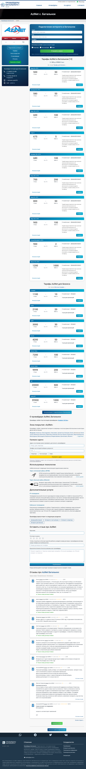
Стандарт (33, 290)
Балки (71, 432)
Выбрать (79, 84)
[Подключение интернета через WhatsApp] (20, 735)
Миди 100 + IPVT (35, 218)
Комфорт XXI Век (63, 420)
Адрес (33, 30)
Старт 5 (32, 132)
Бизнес (32, 335)
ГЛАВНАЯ (39, 5)
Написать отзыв (15, 62)
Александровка (46, 432)
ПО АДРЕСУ (67, 5)
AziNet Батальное (50, 572)
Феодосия (32, 432)
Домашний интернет (36, 520)
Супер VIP (33, 396)
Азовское (38, 432)
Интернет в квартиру (67, 520)
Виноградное (33, 436)
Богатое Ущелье (62, 434)
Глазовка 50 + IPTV (35, 89)
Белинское (36, 434)
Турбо (32, 320)
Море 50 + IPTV (34, 68)
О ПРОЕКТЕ (81, 5)
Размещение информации (70, 750)
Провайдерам (66, 746)
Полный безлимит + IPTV (37, 240)
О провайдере (15, 56)
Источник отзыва (79, 678)
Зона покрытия (15, 53)
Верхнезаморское (79, 434)
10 (23, 42)
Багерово (67, 432)
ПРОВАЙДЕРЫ (12, 3)
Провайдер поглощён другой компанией (15, 69)
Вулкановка (63, 436)
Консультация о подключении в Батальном (57, 412)
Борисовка (70, 434)
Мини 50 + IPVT (34, 197)
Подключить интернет (15, 48)
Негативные (50, 575)
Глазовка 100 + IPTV (36, 154)
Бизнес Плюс (34, 351)
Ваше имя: (32, 530)
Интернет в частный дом (52, 520)
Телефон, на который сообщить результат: (41, 448)
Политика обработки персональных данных (37, 765)
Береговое (49, 434)
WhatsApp (81, 2)
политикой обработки (72, 54)
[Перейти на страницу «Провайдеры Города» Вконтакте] (66, 735)
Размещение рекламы (69, 752)
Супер (32, 305)
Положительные (42, 575)
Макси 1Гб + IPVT (35, 261)
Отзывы (23, 38)
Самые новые (33, 575)
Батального (12, 5)
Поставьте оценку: (35, 536)
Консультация (36, 84)
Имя (33, 34)
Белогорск (43, 434)
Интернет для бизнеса (37, 522)
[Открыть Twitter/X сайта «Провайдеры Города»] (50, 735)
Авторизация (66, 755)
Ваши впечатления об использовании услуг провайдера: (45, 548)
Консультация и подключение (57, 729)
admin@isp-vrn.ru (30, 757)
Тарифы (15, 51)
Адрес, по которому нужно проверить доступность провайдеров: (47, 443)
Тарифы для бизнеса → (59, 65)
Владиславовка (55, 436)
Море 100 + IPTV (35, 111)
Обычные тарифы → (60, 287)
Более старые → (79, 720)
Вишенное (48, 436)
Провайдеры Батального (7, 20)
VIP (31, 381)
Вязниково (71, 436)
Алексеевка (54, 432)
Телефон (34, 39)
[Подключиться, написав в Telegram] (35, 735)
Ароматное (61, 432)
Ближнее (54, 434)
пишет (41, 579)
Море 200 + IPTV (35, 175)
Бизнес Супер (34, 366)
